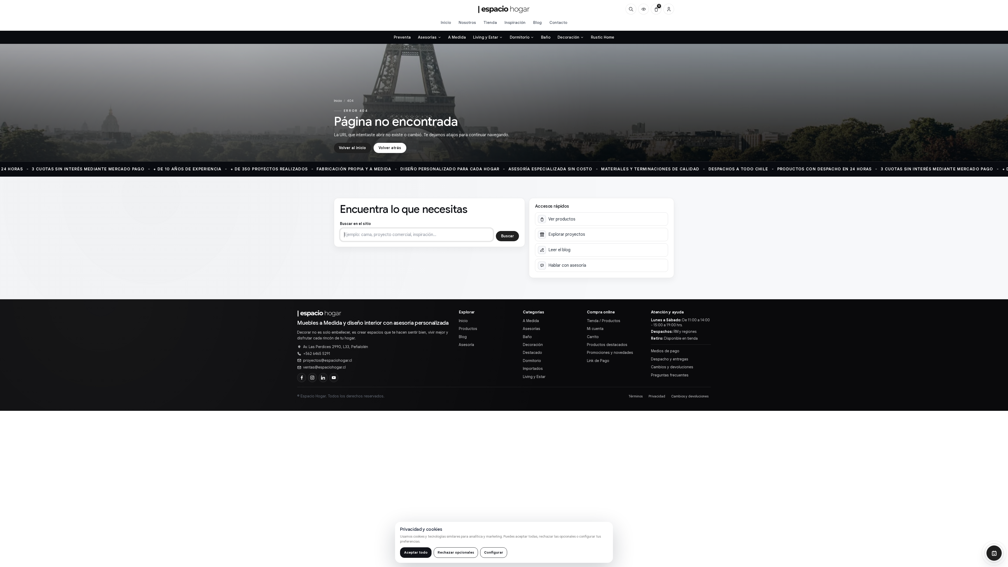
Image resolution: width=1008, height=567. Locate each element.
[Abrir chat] (994, 553)
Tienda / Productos (603, 320)
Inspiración (515, 22)
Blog (537, 22)
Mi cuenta (595, 328)
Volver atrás (390, 147)
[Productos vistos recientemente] (643, 9)
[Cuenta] (668, 9)
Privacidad (657, 396)
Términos (636, 396)
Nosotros (467, 22)
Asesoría (466, 344)
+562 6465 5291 (316, 353)
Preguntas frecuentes (670, 375)
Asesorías (531, 328)
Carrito (593, 336)
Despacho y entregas (669, 359)
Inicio (446, 22)
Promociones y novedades (610, 352)
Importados (533, 368)
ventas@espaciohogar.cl (324, 367)
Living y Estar (534, 376)
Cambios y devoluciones (672, 367)
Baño (527, 336)
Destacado (532, 352)
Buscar (507, 236)
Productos (468, 328)
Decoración (533, 344)
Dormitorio (532, 360)
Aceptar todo (416, 552)
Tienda (490, 22)
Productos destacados (607, 344)
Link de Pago (598, 360)
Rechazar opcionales (456, 552)
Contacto (558, 22)
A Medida (531, 320)
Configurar (493, 552)
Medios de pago (665, 351)
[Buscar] (631, 9)
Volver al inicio (352, 147)
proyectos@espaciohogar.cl (327, 360)
